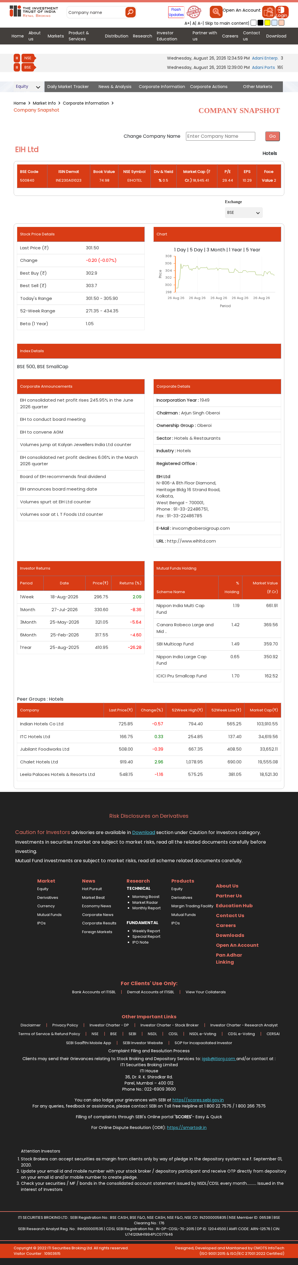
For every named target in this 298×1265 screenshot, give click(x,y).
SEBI (132, 1034)
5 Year (253, 249)
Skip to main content (226, 23)
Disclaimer (31, 1025)
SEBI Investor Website (143, 1043)
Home (20, 103)
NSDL (152, 1034)
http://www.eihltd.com (191, 541)
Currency (46, 906)
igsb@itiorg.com (219, 1059)
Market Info (44, 103)
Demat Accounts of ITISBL (150, 992)
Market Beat (93, 897)
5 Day (196, 249)
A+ (187, 23)
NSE (27, 58)
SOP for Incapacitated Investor (203, 1043)
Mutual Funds (49, 914)
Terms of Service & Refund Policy (49, 1034)
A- (200, 23)
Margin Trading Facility (192, 906)
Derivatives (47, 897)
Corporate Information (86, 103)
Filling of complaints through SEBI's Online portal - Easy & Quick (149, 1117)
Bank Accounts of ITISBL (94, 992)
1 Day (180, 249)
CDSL (173, 1034)
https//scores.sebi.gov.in (198, 1100)
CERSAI (273, 1034)
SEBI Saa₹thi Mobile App (88, 1043)
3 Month (216, 249)
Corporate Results (99, 923)
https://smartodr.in (187, 1127)
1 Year (235, 249)
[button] (253, 23)
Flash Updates (176, 12)
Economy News (96, 906)
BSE (27, 67)
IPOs (41, 923)
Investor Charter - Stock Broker (170, 1025)
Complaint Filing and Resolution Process (149, 1051)
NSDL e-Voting (202, 1034)
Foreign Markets (97, 932)
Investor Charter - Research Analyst (244, 1025)
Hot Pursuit (92, 889)
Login (281, 15)
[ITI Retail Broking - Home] (34, 10)
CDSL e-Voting (241, 1034)
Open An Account (242, 10)
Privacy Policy (65, 1025)
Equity (42, 889)
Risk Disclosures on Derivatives (149, 816)
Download (143, 832)
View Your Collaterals (206, 992)
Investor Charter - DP (109, 1025)
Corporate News (97, 914)
